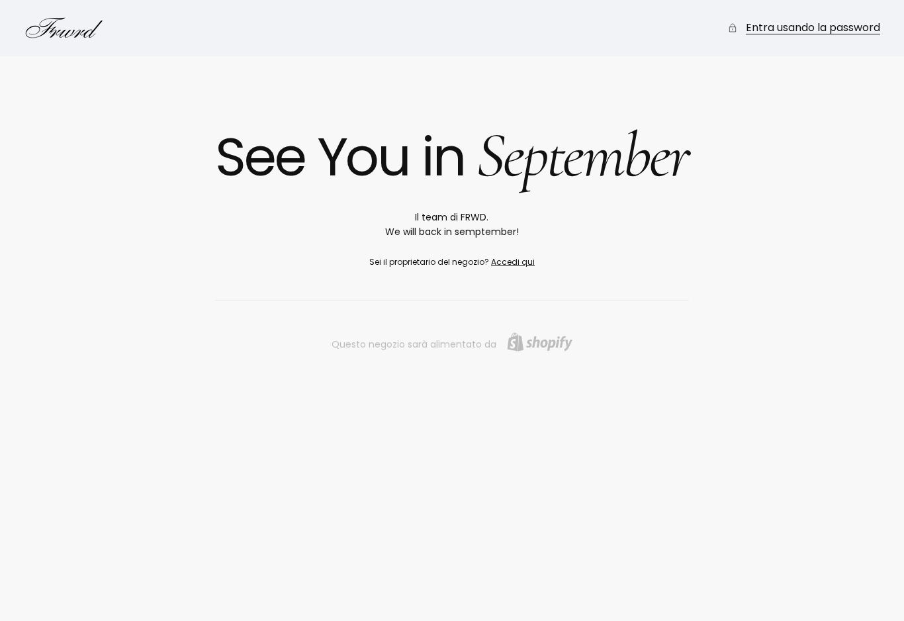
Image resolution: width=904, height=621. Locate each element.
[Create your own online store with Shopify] (539, 342)
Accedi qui (513, 261)
